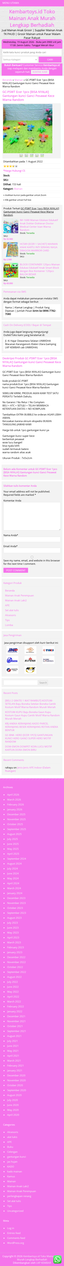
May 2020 (13, 1109)
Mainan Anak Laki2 (16, 600)
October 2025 (15, 824)
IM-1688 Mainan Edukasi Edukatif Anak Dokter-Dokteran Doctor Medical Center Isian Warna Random (39, 225)
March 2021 (14, 1060)
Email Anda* (10, 546)
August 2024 (14, 863)
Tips (7, 620)
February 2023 (15, 947)
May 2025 (13, 848)
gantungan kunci (16, 1156)
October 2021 (15, 1026)
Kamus (11, 1176)
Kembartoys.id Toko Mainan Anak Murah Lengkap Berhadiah (39, 1258)
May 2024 (13, 878)
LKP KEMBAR (43, 1262)
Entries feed (14, 1233)
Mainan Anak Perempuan (19, 595)
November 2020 (16, 1080)
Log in (10, 1228)
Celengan (12, 1151)
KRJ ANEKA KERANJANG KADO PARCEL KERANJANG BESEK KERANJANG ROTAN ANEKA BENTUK (31, 727)
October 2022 (15, 967)
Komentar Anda (12, 500)
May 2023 (13, 932)
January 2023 (14, 952)
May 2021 (13, 1050)
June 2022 (13, 986)
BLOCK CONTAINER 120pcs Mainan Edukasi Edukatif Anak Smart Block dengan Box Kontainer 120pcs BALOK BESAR (40, 269)
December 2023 (16, 898)
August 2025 (14, 834)
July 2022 (12, 981)
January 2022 (14, 1011)
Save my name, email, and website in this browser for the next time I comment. (31, 562)
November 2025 (16, 819)
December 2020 (16, 1075)
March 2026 (14, 799)
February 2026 (15, 804)
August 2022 (14, 976)
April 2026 (13, 794)
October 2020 (15, 1085)
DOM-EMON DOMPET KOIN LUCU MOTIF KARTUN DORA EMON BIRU (28, 748)
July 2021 (12, 1041)
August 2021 (14, 1036)
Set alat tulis (12, 610)
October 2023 (15, 908)
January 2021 (14, 1070)
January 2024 (14, 893)
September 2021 (16, 1031)
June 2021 (13, 1045)
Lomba (9, 625)
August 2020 (14, 1095)
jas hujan (12, 1161)
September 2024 (16, 858)
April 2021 (13, 1055)
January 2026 (14, 809)
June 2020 (13, 1105)
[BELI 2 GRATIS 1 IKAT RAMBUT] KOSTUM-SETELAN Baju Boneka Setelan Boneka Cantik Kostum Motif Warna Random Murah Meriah (30, 704)
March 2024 (14, 888)
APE (7, 605)
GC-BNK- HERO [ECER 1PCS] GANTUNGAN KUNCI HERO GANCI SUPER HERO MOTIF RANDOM (29, 738)
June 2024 (13, 873)
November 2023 (16, 903)
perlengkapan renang (19, 1196)
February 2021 (15, 1065)
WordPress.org (15, 1242)
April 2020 (13, 1114)
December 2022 (16, 957)
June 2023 (13, 927)
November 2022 (16, 962)
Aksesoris (10, 615)
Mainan (18, 79)
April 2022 (13, 996)
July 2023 (12, 922)
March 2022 (14, 1001)
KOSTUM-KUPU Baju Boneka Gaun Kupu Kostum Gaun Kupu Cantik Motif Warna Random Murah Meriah (32, 715)
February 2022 (15, 1006)
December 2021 (16, 1016)
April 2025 (13, 853)
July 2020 (12, 1100)
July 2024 (12, 868)
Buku (10, 1146)
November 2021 (16, 1021)
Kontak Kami (40, 72)
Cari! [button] (50, 59)
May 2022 (13, 991)
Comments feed (16, 1238)
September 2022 (16, 972)
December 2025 (16, 814)
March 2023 (14, 942)
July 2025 (12, 839)
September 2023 (16, 912)
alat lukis (12, 1137)
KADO (10, 1166)
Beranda (7, 79)
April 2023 (13, 937)
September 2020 (16, 1090)
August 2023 (14, 917)
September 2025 (16, 829)
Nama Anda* (10, 535)
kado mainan (14, 1171)
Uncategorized (15, 1210)
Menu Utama (10, 2)
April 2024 (13, 883)
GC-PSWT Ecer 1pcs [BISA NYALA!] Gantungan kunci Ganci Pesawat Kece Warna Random (28, 96)
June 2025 (13, 843)
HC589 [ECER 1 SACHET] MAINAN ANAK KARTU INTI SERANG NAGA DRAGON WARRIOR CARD (39, 247)
